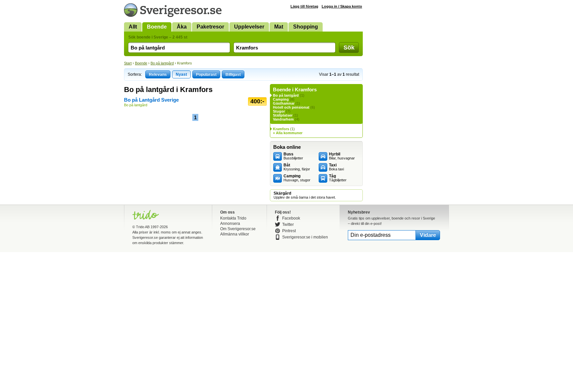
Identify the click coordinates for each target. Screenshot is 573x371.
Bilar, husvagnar (342, 156)
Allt (133, 27)
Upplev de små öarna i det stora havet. (305, 195)
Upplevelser (249, 27)
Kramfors (281, 129)
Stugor (279, 111)
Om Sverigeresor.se (238, 229)
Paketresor (210, 27)
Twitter (288, 224)
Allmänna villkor (234, 234)
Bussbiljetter (293, 156)
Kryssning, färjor (297, 167)
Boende (157, 27)
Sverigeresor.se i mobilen (305, 237)
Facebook (291, 218)
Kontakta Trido (233, 218)
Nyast (181, 74)
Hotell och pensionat (291, 107)
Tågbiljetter (338, 178)
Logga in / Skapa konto (342, 6)
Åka (182, 27)
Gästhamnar (283, 103)
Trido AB (143, 227)
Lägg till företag (304, 6)
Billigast (233, 74)
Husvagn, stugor (297, 178)
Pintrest (289, 231)
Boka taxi (336, 167)
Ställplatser (282, 115)
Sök (349, 47)
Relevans (158, 74)
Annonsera (230, 223)
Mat (278, 27)
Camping (281, 99)
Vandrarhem (283, 119)
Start (128, 63)
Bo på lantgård (162, 63)
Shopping (305, 27)
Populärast (206, 74)
